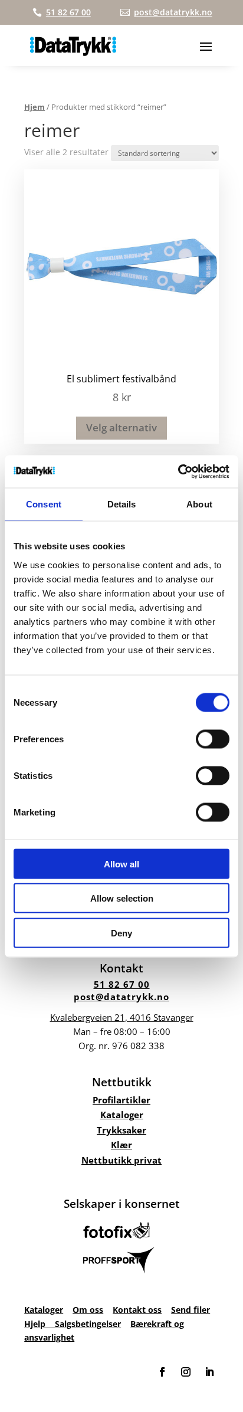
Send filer (190, 1309)
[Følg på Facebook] (162, 1371)
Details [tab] (121, 504)
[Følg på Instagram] (185, 1371)
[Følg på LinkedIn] (209, 1371)
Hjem (34, 106)
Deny (121, 933)
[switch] (212, 738)
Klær (121, 1145)
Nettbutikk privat (121, 1160)
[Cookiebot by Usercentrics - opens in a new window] (177, 471)
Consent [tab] (43, 504)
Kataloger (121, 1115)
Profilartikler (121, 1100)
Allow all (121, 864)
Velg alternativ (121, 427)
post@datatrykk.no (121, 997)
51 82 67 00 (122, 984)
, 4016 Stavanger (121, 1017)
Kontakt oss (137, 1309)
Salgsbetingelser (88, 1323)
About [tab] (199, 504)
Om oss (88, 1309)
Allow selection (121, 898)
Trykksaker (121, 1130)
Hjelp (39, 1323)
